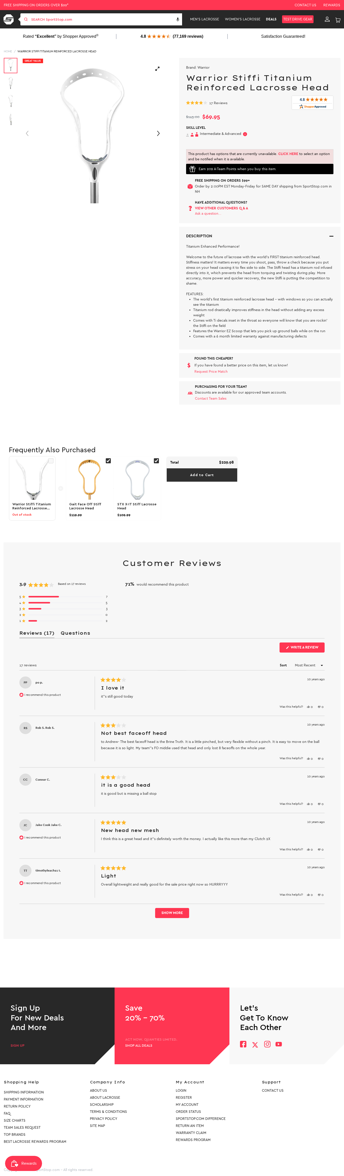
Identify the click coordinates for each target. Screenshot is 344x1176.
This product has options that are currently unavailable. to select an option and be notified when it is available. (259, 156)
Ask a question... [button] (208, 213)
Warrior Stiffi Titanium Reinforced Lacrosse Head (56, 51)
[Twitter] (255, 1044)
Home (8, 51)
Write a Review (307, 649)
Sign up (17, 1045)
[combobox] (106, 19)
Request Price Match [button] (211, 371)
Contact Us (305, 5)
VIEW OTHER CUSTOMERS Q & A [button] (221, 208)
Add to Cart (202, 475)
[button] (177, 19)
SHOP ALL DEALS (138, 1045)
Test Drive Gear (297, 19)
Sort (284, 665)
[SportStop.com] (9, 19)
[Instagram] (267, 1044)
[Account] (327, 19)
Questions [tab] (75, 634)
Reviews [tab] (36, 634)
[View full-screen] (157, 69)
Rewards (331, 5)
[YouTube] (279, 1044)
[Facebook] (243, 1044)
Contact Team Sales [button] (210, 398)
